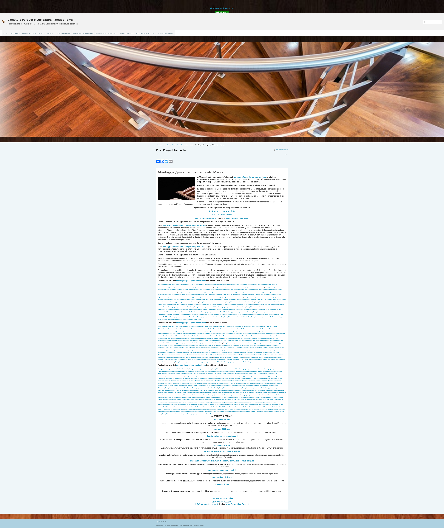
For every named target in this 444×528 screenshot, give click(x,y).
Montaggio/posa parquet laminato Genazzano (197, 409)
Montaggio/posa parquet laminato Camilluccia (249, 294)
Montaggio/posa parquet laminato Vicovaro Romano (209, 383)
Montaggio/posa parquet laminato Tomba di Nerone (206, 359)
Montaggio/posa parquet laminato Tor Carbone (264, 316)
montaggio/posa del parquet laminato (250, 177)
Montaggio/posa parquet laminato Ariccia (236, 383)
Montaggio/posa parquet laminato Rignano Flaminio (176, 397)
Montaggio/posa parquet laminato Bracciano (260, 383)
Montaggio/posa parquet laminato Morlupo (214, 402)
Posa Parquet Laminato (185, 145)
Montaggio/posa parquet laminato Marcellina (184, 406)
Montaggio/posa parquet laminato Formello (180, 392)
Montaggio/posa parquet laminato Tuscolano (204, 299)
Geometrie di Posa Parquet (83, 33)
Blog (154, 33)
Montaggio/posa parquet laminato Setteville (230, 328)
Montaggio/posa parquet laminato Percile (195, 411)
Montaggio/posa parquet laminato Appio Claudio (198, 314)
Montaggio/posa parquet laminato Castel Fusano (188, 345)
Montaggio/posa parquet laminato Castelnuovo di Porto (241, 402)
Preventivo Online (29, 33)
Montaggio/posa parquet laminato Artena (230, 387)
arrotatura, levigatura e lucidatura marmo (222, 451)
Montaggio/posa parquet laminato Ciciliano (183, 383)
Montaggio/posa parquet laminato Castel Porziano (237, 343)
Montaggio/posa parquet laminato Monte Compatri (263, 392)
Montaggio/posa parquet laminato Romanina (229, 309)
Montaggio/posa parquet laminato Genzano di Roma (229, 378)
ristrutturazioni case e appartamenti (222, 436)
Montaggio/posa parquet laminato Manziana (257, 404)
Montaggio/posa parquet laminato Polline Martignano (239, 362)
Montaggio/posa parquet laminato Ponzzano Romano (193, 395)
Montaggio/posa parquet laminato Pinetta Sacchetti (200, 304)
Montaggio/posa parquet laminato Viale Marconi (202, 297)
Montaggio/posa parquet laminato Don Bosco (180, 307)
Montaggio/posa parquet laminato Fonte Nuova (201, 378)
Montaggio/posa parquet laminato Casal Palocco (174, 347)
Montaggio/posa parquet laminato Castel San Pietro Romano (248, 411)
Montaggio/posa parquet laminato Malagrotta (254, 309)
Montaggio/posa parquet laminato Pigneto (174, 294)
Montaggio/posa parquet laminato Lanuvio (182, 390)
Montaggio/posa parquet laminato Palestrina (205, 380)
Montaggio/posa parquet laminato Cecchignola (176, 340)
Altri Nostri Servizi (143, 33)
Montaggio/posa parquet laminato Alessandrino (212, 302)
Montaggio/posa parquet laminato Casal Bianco (204, 328)
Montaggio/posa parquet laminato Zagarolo (219, 385)
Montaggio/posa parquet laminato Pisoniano (251, 397)
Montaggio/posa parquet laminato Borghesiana (184, 335)
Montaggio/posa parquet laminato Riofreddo (226, 397)
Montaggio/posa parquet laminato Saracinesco (202, 404)
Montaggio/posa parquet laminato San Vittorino (229, 333)
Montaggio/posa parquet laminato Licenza (206, 390)
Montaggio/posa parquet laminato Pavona (200, 357)
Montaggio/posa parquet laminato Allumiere (250, 371)
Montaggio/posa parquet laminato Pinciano (179, 299)
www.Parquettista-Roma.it (237, 218)
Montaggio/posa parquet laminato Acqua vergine (177, 333)
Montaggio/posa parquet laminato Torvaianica (254, 380)
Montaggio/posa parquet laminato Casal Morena (213, 338)
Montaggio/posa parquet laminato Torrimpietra (228, 354)
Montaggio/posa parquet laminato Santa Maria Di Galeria (228, 357)
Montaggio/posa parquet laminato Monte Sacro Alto (240, 302)
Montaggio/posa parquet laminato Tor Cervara (240, 331)
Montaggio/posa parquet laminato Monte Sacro (206, 289)
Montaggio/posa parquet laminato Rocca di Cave (225, 369)
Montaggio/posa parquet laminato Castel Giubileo (176, 328)
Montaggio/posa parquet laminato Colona (252, 287)
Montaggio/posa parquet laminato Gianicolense (245, 292)
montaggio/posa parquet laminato (191, 281)
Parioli (189, 292)
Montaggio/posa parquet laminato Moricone (176, 404)
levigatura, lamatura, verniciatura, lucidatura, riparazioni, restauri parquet (222, 461)
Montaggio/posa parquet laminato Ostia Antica (201, 347)
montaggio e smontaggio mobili (222, 470)
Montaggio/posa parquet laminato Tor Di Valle (175, 350)
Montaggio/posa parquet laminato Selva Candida (229, 297)
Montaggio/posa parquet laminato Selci (219, 284)
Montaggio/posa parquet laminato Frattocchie (176, 357)
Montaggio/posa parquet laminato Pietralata (232, 289)
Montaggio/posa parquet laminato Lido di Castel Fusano (254, 314)
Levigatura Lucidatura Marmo (107, 33)
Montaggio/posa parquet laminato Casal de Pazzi (187, 319)
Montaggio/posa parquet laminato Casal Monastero (229, 304)
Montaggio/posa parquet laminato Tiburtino (201, 287)
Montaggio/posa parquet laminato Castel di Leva (228, 340)
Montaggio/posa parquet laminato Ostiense (176, 309)
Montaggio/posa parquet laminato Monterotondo (226, 376)
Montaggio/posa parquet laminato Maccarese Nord (213, 352)
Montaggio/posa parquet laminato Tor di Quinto (185, 302)
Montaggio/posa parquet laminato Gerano (219, 411)
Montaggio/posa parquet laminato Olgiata (169, 326)
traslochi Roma (222, 484)
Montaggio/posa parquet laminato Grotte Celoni (194, 284)
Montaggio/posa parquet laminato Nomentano (188, 312)
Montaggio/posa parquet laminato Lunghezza (203, 333)
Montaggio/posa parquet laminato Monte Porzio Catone (229, 399)
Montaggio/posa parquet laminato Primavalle (256, 297)
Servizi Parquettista (45, 33)
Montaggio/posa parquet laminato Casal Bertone (243, 284)
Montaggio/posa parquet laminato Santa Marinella (193, 385)
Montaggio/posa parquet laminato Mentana (256, 378)
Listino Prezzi (15, 33)
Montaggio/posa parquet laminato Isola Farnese (262, 359)
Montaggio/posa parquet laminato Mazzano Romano (255, 390)
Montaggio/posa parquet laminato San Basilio (225, 314)
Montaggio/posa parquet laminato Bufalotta (206, 307)
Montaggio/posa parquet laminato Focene (229, 380)
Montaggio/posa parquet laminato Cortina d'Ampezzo (232, 299)
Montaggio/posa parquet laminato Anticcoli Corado (187, 402)
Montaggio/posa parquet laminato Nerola (253, 387)
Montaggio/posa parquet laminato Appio (257, 304)
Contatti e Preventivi (166, 33)
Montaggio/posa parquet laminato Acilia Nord (243, 345)
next (437, 89)
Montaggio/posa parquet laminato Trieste (224, 294)
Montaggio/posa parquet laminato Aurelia (169, 284)
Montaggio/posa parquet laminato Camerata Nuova (259, 399)
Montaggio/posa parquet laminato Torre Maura (210, 335)
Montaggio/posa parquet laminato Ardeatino (240, 312)
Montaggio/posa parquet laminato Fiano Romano (178, 387)
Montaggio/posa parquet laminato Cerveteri (175, 378)
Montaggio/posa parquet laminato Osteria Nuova (194, 326)
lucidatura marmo (222, 445)
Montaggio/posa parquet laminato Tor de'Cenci (209, 343)
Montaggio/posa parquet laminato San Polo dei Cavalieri (213, 406)
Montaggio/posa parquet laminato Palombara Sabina (207, 392)
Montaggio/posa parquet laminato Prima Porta (211, 362)
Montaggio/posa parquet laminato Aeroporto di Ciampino (243, 338)
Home (5, 33)
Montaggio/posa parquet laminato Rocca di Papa (245, 385)
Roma (227, 429)
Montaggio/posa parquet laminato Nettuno (246, 373)
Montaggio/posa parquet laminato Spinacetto (240, 352)
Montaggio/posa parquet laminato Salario (174, 304)
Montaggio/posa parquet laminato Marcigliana (255, 328)
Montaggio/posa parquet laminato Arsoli (200, 369)
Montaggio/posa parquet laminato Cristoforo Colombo (262, 299)
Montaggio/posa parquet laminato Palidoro (253, 354)
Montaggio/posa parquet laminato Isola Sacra (227, 347)
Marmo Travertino (127, 33)
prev (6, 89)
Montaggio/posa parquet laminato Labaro (186, 362)
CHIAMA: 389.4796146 (221, 215)
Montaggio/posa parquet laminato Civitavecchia (221, 373)
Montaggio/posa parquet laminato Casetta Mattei (231, 307)
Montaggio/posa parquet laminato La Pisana (174, 354)
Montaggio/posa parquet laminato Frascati (181, 380)
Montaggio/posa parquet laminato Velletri (195, 373)
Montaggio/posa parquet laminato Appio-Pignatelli (259, 289)
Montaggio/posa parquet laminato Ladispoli (252, 376)
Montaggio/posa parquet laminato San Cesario (205, 387)
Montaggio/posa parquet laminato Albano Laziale (198, 376)
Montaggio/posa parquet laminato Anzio (173, 373)
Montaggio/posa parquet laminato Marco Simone (236, 335)
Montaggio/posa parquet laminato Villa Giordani (237, 316)
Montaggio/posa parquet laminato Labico (173, 409)
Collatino (177, 297)
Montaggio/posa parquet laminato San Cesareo (199, 294)
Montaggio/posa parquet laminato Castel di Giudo (201, 354)
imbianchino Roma (222, 420)
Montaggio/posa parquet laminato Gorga (172, 411)
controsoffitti (219, 429)
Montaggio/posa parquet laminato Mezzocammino (216, 345)
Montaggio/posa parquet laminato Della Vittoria (214, 312)
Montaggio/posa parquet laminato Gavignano (174, 413)
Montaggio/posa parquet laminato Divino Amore (183, 316)
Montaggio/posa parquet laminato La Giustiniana (227, 287)
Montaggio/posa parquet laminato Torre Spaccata (257, 333)
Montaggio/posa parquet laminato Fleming (173, 314)
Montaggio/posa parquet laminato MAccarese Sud (185, 352)
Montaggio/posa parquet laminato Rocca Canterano (223, 371)
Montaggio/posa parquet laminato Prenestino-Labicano (216, 292)
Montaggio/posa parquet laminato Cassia (244, 326)
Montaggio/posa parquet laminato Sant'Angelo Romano (250, 409)
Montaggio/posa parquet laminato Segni (229, 390)
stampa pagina (282, 150)
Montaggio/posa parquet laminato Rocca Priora (235, 392)
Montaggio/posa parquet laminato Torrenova (263, 335)
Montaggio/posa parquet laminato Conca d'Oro (210, 316)
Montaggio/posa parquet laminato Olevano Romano (243, 406)
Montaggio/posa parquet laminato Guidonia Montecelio (173, 369)
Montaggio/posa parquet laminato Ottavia (256, 357)
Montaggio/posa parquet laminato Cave (251, 395)
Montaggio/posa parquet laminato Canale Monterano (229, 404)
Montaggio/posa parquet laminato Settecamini (214, 331)
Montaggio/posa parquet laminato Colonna (222, 409)
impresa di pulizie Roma (222, 477)
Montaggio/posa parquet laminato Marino (173, 376)
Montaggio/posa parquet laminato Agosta (197, 371)
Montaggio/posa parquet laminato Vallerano (202, 340)
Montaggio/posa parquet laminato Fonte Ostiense (256, 340)
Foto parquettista (63, 33)
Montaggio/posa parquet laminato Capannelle (186, 338)
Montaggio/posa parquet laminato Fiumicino (252, 347)
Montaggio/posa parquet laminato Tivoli (174, 371)
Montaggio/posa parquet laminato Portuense (180, 289)
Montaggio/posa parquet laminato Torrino (184, 343)
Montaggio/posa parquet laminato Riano (203, 397)
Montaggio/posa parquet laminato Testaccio (263, 343)
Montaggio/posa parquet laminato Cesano (180, 359)
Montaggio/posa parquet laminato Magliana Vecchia (203, 350)
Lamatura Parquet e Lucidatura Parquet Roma (40, 19)
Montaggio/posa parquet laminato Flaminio (177, 287)
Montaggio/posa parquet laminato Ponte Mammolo (203, 309)
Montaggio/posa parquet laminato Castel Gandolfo (199, 399)
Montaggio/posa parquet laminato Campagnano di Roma (224, 395)
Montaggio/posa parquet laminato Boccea (220, 326)
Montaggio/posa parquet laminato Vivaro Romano (201, 413)
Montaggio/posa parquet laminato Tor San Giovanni (186, 331)
